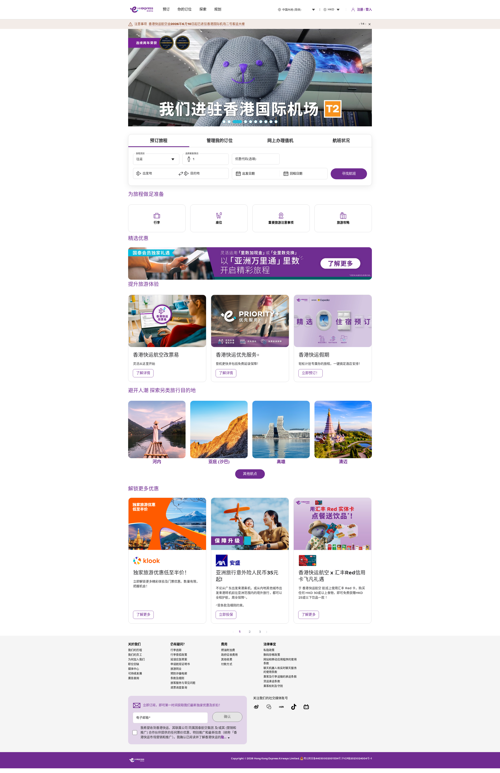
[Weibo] (256, 707)
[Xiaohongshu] (281, 707)
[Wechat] (269, 707)
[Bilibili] (306, 707)
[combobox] (299, 9)
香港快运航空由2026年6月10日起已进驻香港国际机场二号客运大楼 (197, 24)
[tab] (158, 140)
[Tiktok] (294, 707)
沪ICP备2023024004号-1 (356, 758)
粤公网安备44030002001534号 (322, 758)
